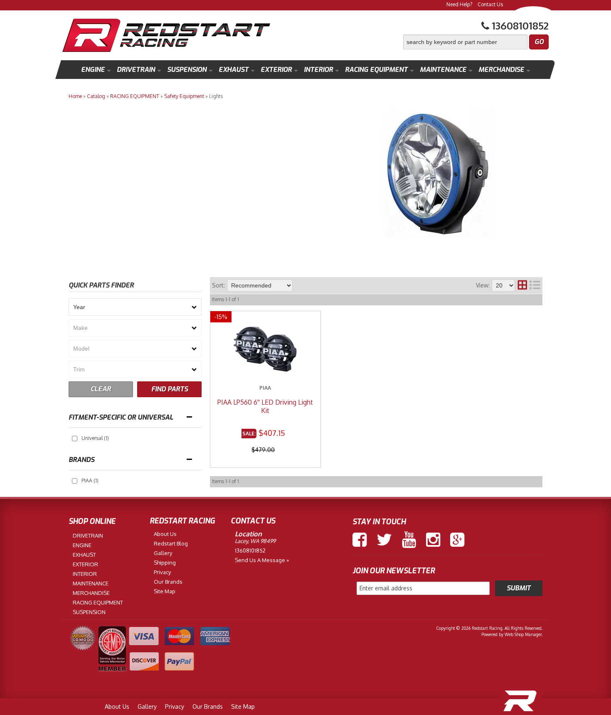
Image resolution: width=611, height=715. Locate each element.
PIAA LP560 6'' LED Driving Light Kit (265, 406)
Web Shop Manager (523, 634)
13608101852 (250, 550)
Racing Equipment (376, 69)
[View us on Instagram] (433, 539)
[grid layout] (522, 285)
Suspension (187, 69)
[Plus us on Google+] (457, 539)
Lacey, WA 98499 (255, 541)
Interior (318, 69)
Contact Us (490, 4)
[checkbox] (74, 438)
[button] (476, 41)
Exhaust (234, 69)
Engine (93, 69)
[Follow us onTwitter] (384, 539)
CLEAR (101, 389)
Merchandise (501, 69)
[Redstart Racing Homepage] (166, 36)
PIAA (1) (90, 480)
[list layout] (535, 285)
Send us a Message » (262, 560)
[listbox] (135, 307)
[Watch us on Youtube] (409, 539)
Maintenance (443, 69)
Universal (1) (95, 438)
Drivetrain (136, 69)
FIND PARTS (169, 389)
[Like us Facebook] (359, 539)
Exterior (276, 69)
